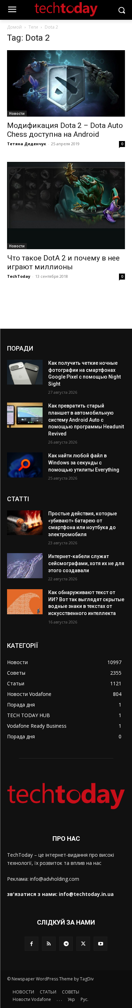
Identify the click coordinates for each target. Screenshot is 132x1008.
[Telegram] (66, 943)
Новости (17, 113)
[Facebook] (31, 943)
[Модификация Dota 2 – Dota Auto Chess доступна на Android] (66, 83)
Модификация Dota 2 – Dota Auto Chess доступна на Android (65, 130)
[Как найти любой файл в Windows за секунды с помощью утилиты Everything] (25, 464)
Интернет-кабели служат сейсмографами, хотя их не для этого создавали (86, 563)
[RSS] (49, 943)
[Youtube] (100, 943)
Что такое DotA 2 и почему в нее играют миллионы (63, 262)
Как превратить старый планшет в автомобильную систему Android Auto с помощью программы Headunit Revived (86, 419)
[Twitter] (83, 943)
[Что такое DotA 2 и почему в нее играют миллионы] (66, 205)
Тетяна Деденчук (26, 143)
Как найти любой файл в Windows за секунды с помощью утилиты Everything (83, 462)
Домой (14, 27)
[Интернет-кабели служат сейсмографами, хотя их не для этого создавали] (25, 565)
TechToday (18, 276)
